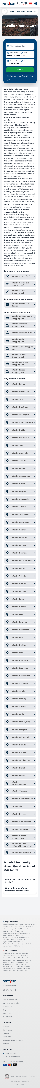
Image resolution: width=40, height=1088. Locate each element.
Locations (21, 11)
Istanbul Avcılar (15, 104)
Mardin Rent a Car (8, 966)
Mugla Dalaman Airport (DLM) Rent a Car (16, 937)
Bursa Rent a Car (22, 956)
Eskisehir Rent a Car (9, 960)
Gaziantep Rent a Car (24, 960)
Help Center (7, 1037)
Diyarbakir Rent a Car (9, 958)
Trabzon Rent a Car (23, 969)
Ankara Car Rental (22, 954)
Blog (4, 1010)
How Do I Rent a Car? (10, 1000)
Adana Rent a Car (8, 954)
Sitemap (6, 1043)
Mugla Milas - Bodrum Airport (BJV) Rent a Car (18, 944)
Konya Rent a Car (8, 964)
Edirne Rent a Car (23, 958)
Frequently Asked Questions (13, 1040)
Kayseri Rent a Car (9, 962)
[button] (35, 3)
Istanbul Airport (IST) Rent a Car (13, 946)
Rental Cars (7, 1013)
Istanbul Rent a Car (9, 971)
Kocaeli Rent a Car (22, 962)
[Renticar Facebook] (7, 990)
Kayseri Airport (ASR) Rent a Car (13, 942)
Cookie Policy (26, 1081)
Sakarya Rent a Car (9, 969)
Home (11, 11)
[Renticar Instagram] (4, 990)
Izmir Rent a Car (22, 971)
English (21, 1084)
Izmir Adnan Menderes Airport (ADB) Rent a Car (18, 927)
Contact (6, 1033)
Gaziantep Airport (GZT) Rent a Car (14, 940)
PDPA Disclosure (15, 1081)
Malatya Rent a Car (22, 964)
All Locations (7, 1006)
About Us (6, 1026)
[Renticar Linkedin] (15, 990)
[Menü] (30, 3)
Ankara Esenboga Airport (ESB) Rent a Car (16, 929)
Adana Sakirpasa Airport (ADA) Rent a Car (16, 933)
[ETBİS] (7, 1076)
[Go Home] (9, 3)
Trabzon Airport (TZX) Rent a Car (13, 935)
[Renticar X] (11, 990)
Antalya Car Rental (9, 956)
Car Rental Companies (11, 1003)
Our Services (7, 1030)
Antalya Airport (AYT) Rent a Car (13, 931)
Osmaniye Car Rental (23, 966)
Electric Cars (7, 1017)
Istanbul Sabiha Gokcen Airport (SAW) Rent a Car (18, 925)
